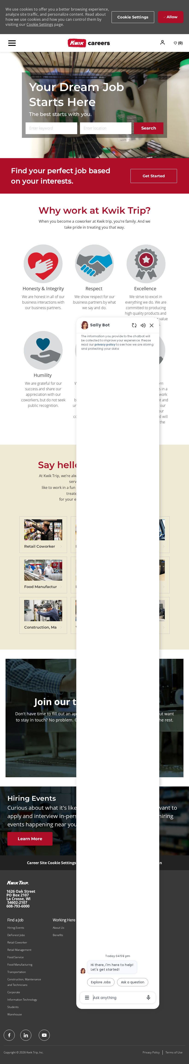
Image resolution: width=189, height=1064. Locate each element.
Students (13, 1007)
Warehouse (14, 1014)
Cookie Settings (40, 24)
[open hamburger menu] (12, 43)
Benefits (58, 935)
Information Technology (22, 1000)
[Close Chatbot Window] (152, 325)
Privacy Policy (151, 1052)
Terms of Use (174, 1052)
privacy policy (104, 344)
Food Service (15, 957)
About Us (58, 928)
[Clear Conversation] (134, 325)
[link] (43, 536)
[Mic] (148, 998)
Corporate (13, 992)
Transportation (16, 972)
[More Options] (87, 997)
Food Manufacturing (19, 964)
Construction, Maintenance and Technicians (24, 982)
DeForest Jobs (16, 935)
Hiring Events (15, 928)
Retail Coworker (17, 942)
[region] (117, 661)
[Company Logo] (89, 43)
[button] (163, 42)
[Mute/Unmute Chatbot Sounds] (143, 325)
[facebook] (9, 1035)
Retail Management (19, 950)
